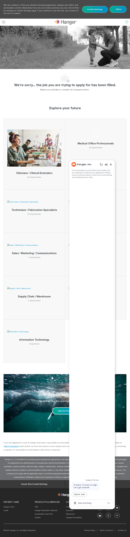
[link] (66, 22)
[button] (95, 9)
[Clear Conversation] (101, 164)
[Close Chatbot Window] (110, 164)
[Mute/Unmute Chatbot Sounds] (106, 164)
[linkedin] (99, 515)
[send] (109, 503)
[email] (117, 515)
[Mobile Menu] (3, 22)
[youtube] (117, 507)
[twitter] (108, 515)
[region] (92, 333)
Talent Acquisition (11, 446)
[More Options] (75, 503)
